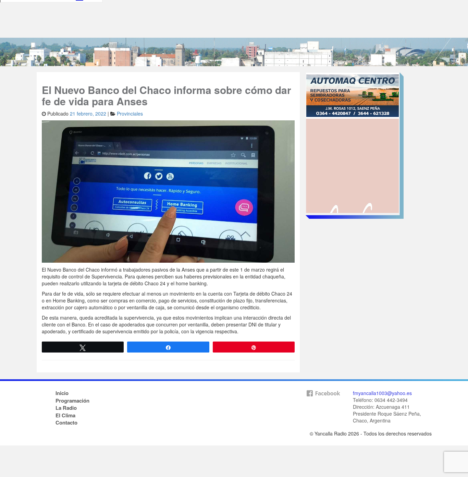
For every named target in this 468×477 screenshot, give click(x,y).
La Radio (66, 408)
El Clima (65, 415)
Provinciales (130, 113)
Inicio (62, 393)
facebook (323, 404)
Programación (72, 400)
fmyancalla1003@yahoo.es (382, 393)
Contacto (66, 422)
